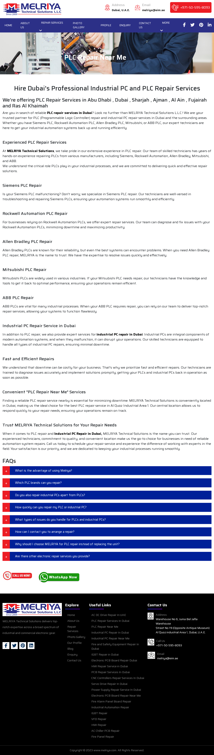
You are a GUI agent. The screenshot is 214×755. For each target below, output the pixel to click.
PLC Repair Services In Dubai (110, 620)
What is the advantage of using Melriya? (43, 470)
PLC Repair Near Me (104, 626)
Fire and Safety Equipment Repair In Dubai (115, 646)
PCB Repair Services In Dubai (110, 672)
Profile (106, 25)
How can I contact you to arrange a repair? (44, 531)
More (166, 23)
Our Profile (74, 642)
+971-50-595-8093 (195, 7)
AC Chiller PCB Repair (105, 730)
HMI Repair (98, 725)
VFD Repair (98, 719)
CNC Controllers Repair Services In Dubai (117, 678)
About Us (25, 25)
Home (8, 25)
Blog (70, 648)
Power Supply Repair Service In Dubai (116, 689)
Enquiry (125, 25)
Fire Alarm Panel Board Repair (111, 701)
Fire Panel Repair (102, 736)
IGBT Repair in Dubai (105, 654)
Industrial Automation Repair (110, 707)
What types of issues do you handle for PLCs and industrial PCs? (60, 519)
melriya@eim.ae (153, 10)
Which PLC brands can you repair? (38, 482)
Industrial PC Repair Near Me (110, 638)
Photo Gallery (78, 25)
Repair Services (52, 23)
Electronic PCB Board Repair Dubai (114, 660)
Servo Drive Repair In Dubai (109, 683)
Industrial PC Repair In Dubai (110, 632)
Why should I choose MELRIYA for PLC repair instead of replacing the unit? (67, 544)
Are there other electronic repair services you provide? (52, 556)
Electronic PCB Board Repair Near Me (116, 695)
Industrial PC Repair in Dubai (77, 433)
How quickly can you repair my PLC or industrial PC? (51, 507)
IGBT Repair (99, 713)
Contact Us (145, 25)
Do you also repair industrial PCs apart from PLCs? (50, 495)
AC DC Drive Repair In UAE (108, 615)
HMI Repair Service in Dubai (109, 666)
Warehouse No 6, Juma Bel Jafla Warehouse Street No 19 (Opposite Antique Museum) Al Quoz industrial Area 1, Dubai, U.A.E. (183, 626)
